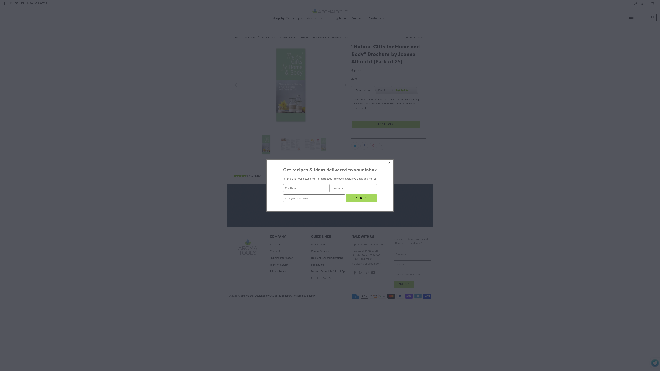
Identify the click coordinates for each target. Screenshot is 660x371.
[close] (390, 163)
